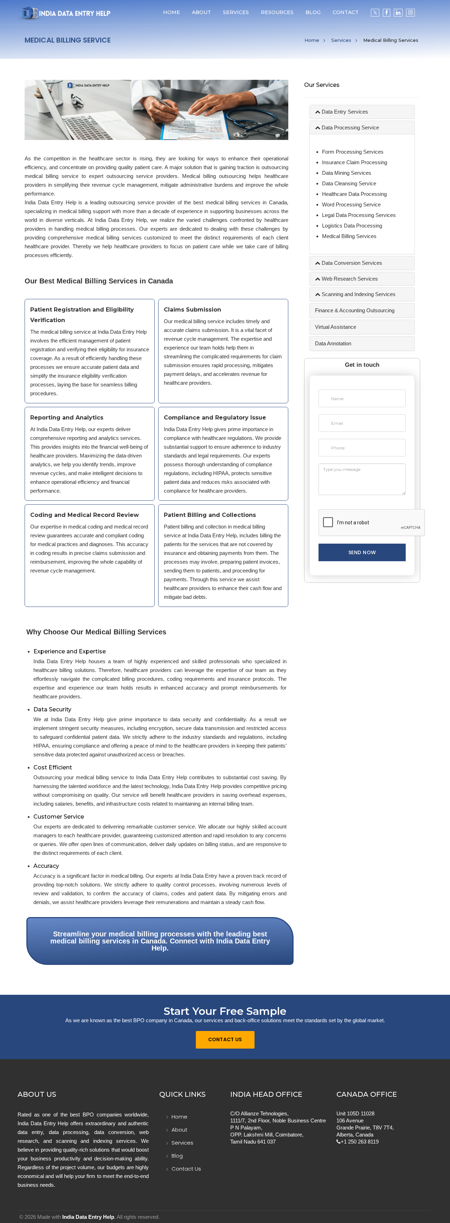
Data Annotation (333, 343)
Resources (277, 12)
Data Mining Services (346, 173)
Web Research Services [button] (349, 279)
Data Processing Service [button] (349, 127)
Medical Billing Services (349, 236)
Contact (346, 12)
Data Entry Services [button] (344, 112)
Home (171, 12)
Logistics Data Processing (352, 226)
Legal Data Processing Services (359, 215)
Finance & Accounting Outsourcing (354, 310)
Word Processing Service (351, 204)
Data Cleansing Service (349, 183)
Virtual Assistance (335, 327)
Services (341, 40)
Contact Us (225, 1039)
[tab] (362, 112)
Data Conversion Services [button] (351, 263)
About (201, 12)
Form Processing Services (353, 152)
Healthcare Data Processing (354, 194)
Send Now (362, 552)
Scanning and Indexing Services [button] (358, 294)
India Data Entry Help (88, 1217)
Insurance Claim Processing (354, 162)
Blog (313, 12)
